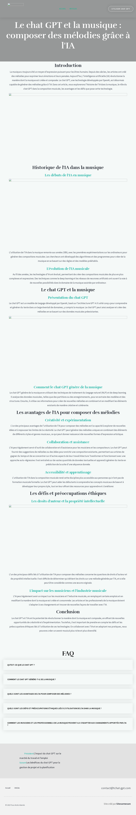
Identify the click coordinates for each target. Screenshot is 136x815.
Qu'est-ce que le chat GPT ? (21, 664)
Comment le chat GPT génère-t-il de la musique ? (31, 679)
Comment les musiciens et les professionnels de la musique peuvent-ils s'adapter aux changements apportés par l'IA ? (66, 723)
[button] (68, 665)
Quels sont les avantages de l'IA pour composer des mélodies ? (39, 693)
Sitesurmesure (123, 803)
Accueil (62, 9)
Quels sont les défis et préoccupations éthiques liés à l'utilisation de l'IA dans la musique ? (54, 708)
